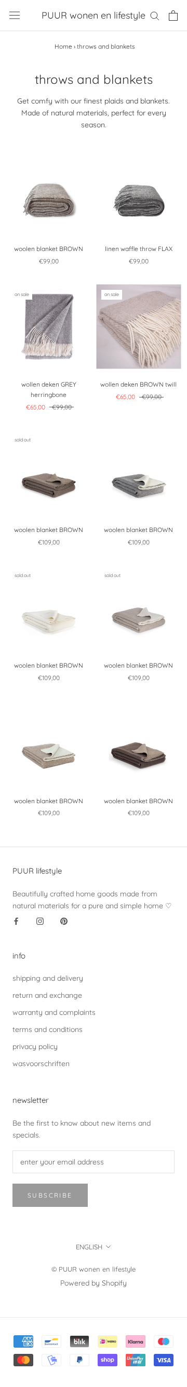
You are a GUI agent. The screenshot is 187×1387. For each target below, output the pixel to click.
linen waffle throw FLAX (138, 249)
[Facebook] (16, 921)
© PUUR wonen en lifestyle (93, 1269)
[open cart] (173, 15)
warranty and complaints (54, 1012)
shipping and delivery (47, 978)
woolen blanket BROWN (48, 249)
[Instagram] (40, 921)
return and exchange (47, 995)
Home (63, 46)
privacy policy (35, 1046)
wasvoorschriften (41, 1063)
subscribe (50, 1195)
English (89, 1247)
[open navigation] (14, 15)
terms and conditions (47, 1029)
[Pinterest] (64, 921)
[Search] (154, 15)
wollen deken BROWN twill (138, 384)
